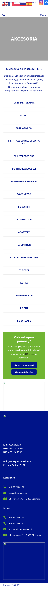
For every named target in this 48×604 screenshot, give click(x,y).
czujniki (33, 79)
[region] (24, 39)
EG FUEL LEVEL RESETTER (24, 257)
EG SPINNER (24, 244)
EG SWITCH (24, 206)
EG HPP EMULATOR (24, 102)
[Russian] (23, 3)
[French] (11, 3)
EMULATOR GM (24, 128)
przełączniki (23, 79)
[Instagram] (41, 2)
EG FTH (24, 308)
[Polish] (17, 3)
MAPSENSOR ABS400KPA (24, 181)
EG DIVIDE (24, 270)
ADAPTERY (24, 232)
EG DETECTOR (24, 219)
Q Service (30, 354)
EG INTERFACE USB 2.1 (24, 168)
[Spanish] (29, 3)
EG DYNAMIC (24, 320)
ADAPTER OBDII (24, 295)
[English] (5, 3)
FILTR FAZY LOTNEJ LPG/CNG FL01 (24, 142)
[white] (15, 427)
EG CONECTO (24, 194)
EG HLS (24, 282)
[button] (3, 14)
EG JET (24, 115)
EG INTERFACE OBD (24, 156)
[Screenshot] (24, 396)
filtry (40, 79)
